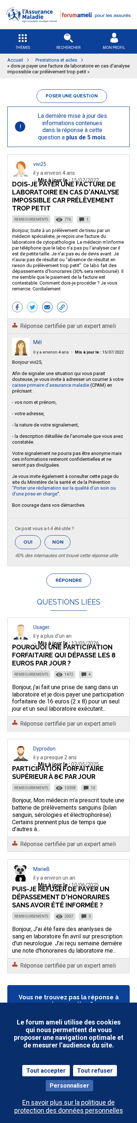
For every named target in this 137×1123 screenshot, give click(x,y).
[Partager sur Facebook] (17, 308)
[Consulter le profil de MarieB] (21, 879)
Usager (41, 627)
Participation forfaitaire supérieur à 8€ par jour (58, 772)
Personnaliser (69, 1085)
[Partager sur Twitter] (32, 308)
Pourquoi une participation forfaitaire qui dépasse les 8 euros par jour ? (63, 655)
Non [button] (61, 544)
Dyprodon (44, 749)
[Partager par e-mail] (47, 308)
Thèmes (23, 48)
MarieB (41, 869)
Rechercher (68, 48)
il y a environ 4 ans (51, 352)
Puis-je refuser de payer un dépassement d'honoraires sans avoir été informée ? (61, 897)
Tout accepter (46, 1070)
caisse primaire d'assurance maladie (51, 385)
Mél (37, 342)
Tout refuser (95, 1070)
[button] (68, 27)
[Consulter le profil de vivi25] (21, 174)
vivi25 (39, 164)
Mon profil (114, 48)
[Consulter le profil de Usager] (21, 637)
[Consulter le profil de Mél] (21, 353)
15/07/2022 (99, 352)
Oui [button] (32, 542)
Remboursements (31, 219)
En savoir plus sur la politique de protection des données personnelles (68, 1106)
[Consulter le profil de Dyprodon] (21, 759)
